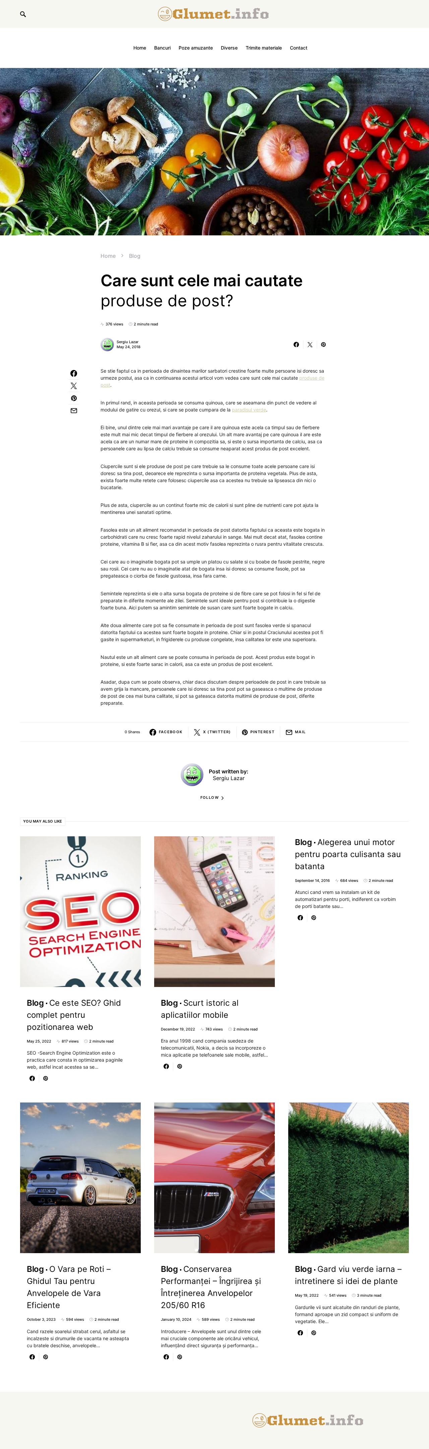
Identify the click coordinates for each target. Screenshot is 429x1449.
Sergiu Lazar (127, 341)
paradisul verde (249, 409)
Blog (134, 255)
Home (108, 255)
